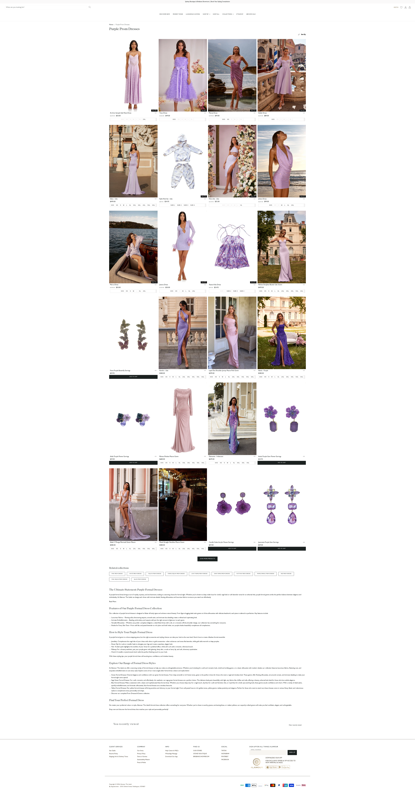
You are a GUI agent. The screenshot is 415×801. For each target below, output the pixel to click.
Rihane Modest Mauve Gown (169, 456)
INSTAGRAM (225, 754)
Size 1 (222, 291)
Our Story (140, 751)
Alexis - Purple (263, 371)
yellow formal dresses (137, 688)
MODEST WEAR (178, 14)
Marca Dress (114, 285)
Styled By (239, 14)
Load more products (207, 559)
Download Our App (171, 756)
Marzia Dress (213, 113)
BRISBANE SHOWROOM (201, 756)
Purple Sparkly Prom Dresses (265, 573)
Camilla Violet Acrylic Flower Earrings (221, 542)
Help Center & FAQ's (171, 751)
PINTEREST (224, 756)
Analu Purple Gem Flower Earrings (269, 456)
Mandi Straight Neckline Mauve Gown (171, 542)
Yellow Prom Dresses (154, 573)
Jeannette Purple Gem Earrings (268, 542)
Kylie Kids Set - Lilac (166, 199)
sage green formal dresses (174, 680)
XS (127, 119)
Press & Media (141, 762)
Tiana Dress (163, 113)
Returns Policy (113, 754)
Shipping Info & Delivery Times (118, 756)
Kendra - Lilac (163, 371)
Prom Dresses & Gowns (135, 693)
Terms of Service (142, 756)
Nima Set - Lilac (214, 199)
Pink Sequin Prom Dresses (119, 579)
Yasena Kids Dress (215, 285)
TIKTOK (224, 751)
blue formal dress (163, 683)
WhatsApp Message (171, 754)
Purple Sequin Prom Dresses (176, 573)
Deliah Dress (262, 113)
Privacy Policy (141, 754)
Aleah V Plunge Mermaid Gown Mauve (122, 542)
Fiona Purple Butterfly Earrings (120, 371)
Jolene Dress (262, 199)
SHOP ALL (216, 14)
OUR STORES (197, 751)
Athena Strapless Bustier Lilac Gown (270, 285)
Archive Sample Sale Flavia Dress (120, 113)
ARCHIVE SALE (251, 14)
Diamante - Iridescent (216, 456)
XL (140, 119)
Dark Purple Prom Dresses (222, 573)
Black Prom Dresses (140, 579)
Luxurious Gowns (193, 14)
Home (111, 25)
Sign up (292, 752)
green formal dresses (161, 675)
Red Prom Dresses (286, 573)
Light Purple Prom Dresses (199, 573)
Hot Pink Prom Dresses (243, 573)
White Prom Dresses (135, 573)
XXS (122, 119)
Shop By (206, 14)
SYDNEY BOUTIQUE (200, 754)
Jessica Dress (163, 285)
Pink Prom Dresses (117, 573)
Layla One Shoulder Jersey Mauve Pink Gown (224, 371)
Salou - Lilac (114, 199)
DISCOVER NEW (165, 14)
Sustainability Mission (143, 759)
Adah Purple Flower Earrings (119, 456)
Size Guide (112, 751)
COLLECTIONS (227, 14)
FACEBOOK (225, 759)
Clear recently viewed (295, 725)
